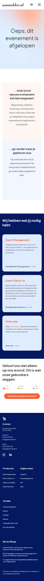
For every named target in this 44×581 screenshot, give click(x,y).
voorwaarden (14, 571)
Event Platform (8, 487)
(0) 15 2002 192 (7, 446)
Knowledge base (26, 478)
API (21, 483)
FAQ (21, 487)
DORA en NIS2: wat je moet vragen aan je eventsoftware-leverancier (18, 548)
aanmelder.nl (15, 326)
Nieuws (5, 519)
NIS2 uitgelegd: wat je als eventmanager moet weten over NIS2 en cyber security (20, 554)
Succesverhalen (9, 527)
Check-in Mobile (9, 483)
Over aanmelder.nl (9, 507)
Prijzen (5, 511)
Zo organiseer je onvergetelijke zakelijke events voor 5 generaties (20, 561)
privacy (5, 571)
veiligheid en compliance (29, 571)
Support (23, 474)
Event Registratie (9, 474)
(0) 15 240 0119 (7, 437)
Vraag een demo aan (10, 523)
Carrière (6, 515)
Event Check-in (8, 478)
